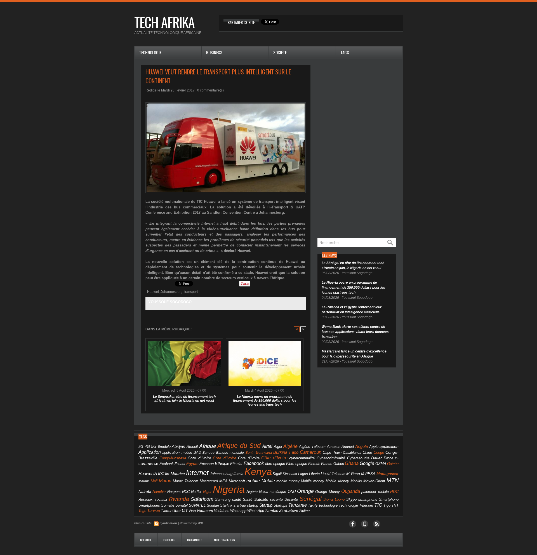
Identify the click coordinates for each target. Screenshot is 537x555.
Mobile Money (337, 481)
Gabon (338, 464)
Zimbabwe (288, 510)
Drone (388, 458)
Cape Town (332, 453)
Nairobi (144, 491)
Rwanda (179, 499)
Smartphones (149, 505)
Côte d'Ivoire (224, 458)
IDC (161, 474)
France (326, 464)
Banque (208, 453)
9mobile (164, 447)
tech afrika (164, 22)
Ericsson (206, 464)
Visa (192, 511)
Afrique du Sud (239, 445)
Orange (305, 491)
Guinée (393, 464)
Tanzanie (297, 504)
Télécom (366, 505)
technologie (328, 505)
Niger (207, 492)
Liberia (314, 474)
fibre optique (275, 464)
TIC (378, 505)
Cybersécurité (358, 458)
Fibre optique (296, 464)
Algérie (290, 446)
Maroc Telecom (185, 481)
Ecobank (166, 464)
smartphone (367, 499)
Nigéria (252, 492)
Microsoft (237, 481)
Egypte (192, 463)
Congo (379, 452)
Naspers (174, 492)
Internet (197, 472)
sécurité (276, 500)
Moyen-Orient (374, 481)
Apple (373, 447)
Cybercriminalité (331, 458)
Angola (361, 446)
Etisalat (236, 464)
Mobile (268, 480)
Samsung (222, 499)
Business (214, 52)
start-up (240, 505)
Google (367, 463)
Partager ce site (241, 22)
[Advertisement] (359, 149)
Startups (280, 505)
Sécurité (291, 500)
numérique (278, 492)
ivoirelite (146, 540)
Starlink (226, 505)
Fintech (314, 464)
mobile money (288, 481)
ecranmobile (194, 540)
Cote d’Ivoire (249, 458)
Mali (154, 481)
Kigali (277, 474)
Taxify (313, 505)
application (389, 447)
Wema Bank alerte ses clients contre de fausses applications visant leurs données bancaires (355, 332)
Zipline (304, 511)
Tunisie (153, 510)
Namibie (159, 492)
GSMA (380, 464)
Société (280, 52)
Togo (142, 511)
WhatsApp (255, 511)
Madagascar (387, 474)
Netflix (196, 492)
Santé (247, 500)
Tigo (386, 505)
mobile (253, 480)
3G (140, 447)
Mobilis (356, 481)
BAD (197, 452)
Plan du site (143, 523)
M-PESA (368, 474)
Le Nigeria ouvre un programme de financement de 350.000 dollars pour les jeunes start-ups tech (264, 400)
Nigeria (229, 489)
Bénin (250, 453)
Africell (192, 447)
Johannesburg (172, 292)
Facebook (254, 463)
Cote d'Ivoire (199, 458)
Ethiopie (222, 463)
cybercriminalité (302, 458)
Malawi (143, 481)
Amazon (333, 447)
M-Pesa (353, 473)
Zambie (271, 511)
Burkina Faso (285, 452)
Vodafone (221, 511)
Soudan (213, 505)
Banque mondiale (230, 453)
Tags (344, 52)
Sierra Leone (334, 500)
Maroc (165, 480)
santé (236, 499)
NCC (186, 492)
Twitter (166, 511)
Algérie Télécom (312, 447)
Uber (176, 510)
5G (154, 446)
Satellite (261, 499)
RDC (394, 492)
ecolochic (169, 540)
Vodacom (205, 510)
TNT (395, 505)
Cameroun (310, 452)
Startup (265, 505)
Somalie (167, 505)
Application (149, 452)
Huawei (153, 292)
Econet (180, 464)
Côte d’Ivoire (274, 457)
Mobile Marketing (224, 540)
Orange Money (327, 492)
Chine (367, 452)
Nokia (263, 492)
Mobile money (312, 481)
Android (347, 447)
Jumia (238, 474)
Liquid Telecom (333, 474)
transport (191, 292)
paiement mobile (374, 492)
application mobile (177, 453)
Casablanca (352, 453)
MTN (393, 480)
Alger (278, 447)
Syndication (168, 523)
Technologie (150, 52)
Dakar (376, 458)
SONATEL (197, 505)
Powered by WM (191, 523)
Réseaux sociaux (152, 499)
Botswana (264, 452)
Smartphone (389, 500)
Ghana (352, 463)
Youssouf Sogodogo (170, 302)
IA (155, 473)
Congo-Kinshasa (172, 458)
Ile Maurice (175, 474)
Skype (351, 500)
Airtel (267, 446)
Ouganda (350, 491)
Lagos (303, 474)
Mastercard (209, 481)
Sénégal (311, 498)
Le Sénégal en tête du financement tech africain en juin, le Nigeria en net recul (184, 399)
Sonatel (181, 505)
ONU (292, 492)
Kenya (258, 471)
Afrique (207, 446)
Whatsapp (238, 511)
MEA (223, 481)
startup (252, 505)
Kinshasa (290, 474)
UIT (185, 511)
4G (147, 446)
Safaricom (202, 499)
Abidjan (178, 446)
